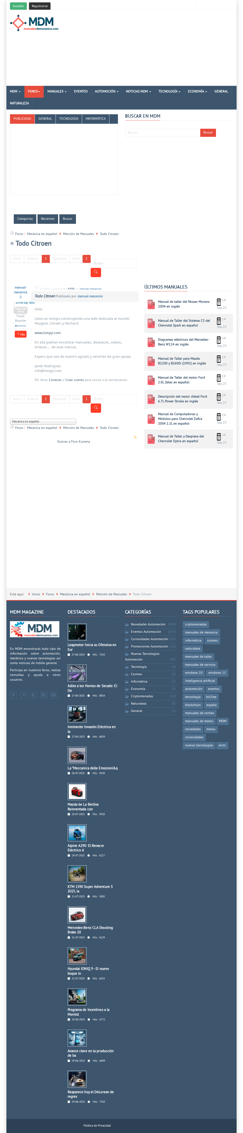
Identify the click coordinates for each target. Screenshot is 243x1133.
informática (193, 641)
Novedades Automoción (148, 625)
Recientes (48, 219)
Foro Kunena (80, 442)
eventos (214, 689)
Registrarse (40, 6)
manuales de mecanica (201, 633)
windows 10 (194, 673)
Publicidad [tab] (22, 119)
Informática (139, 682)
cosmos (212, 641)
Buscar (208, 133)
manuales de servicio (200, 665)
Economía (196, 92)
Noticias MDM (137, 92)
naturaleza (192, 649)
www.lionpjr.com (48, 332)
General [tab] (45, 119)
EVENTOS (81, 92)
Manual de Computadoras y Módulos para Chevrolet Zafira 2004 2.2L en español (180, 419)
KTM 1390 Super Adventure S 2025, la (90, 889)
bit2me (211, 697)
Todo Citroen (44, 296)
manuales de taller (198, 657)
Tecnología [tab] (68, 119)
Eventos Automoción (146, 632)
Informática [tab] (96, 119)
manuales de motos (199, 721)
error (222, 745)
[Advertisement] (160, 48)
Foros (33, 92)
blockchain (193, 705)
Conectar (55, 380)
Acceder (18, 6)
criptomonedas (196, 625)
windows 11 (217, 673)
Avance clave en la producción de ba (91, 1053)
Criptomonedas (142, 696)
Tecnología (168, 92)
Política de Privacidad (97, 1126)
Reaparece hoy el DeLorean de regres (91, 1094)
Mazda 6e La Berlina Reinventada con (83, 807)
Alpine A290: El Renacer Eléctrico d (86, 848)
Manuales (55, 92)
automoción (193, 689)
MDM (14, 92)
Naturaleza (19, 103)
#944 (71, 289)
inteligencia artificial (200, 681)
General (221, 92)
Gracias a (63, 442)
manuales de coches (199, 713)
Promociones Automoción (149, 647)
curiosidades (194, 737)
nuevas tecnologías (199, 745)
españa (211, 705)
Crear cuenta (74, 380)
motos (210, 729)
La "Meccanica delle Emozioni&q (93, 768)
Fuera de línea (20, 310)
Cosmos (136, 674)
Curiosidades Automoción (149, 639)
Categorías (25, 219)
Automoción (105, 92)
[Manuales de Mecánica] (35, 23)
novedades (193, 729)
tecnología (193, 697)
